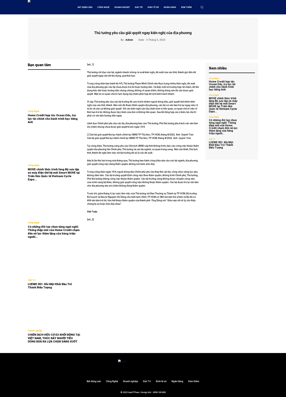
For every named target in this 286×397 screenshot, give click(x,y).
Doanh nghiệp (35, 331)
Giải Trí (31, 280)
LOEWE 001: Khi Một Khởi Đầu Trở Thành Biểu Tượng (50, 285)
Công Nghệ (33, 111)
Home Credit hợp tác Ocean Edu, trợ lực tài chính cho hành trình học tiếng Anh (53, 119)
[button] (201, 7)
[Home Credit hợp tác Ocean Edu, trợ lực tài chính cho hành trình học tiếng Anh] (54, 91)
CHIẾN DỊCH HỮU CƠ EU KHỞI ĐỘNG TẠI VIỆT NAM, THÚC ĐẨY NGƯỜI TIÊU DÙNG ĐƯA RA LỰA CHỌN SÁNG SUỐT (54, 338)
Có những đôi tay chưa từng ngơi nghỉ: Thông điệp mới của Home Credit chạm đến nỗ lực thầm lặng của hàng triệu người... (54, 231)
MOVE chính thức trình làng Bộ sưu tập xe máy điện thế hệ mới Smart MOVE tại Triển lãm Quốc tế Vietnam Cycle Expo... (54, 174)
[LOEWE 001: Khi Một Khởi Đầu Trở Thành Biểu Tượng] (54, 259)
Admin (129, 39)
